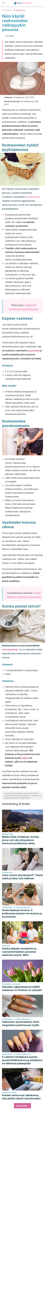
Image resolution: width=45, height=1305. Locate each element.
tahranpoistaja (10, 649)
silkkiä (25, 758)
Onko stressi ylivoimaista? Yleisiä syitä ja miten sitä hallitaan (22, 877)
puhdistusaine (33, 197)
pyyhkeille (34, 350)
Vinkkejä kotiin (19, 10)
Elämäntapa (7, 10)
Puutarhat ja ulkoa (11, 984)
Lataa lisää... (22, 1105)
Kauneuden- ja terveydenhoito (16, 907)
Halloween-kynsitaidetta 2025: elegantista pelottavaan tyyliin (21, 1023)
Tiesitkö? (6, 946)
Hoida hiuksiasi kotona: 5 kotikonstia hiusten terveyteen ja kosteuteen (22, 913)
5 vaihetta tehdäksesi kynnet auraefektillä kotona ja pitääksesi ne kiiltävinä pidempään (22, 1060)
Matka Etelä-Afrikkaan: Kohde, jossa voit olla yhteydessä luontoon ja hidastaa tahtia (21, 840)
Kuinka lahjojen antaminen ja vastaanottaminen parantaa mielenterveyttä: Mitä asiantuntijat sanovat (19, 952)
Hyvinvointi (7, 872)
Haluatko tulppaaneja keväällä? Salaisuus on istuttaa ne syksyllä (22, 988)
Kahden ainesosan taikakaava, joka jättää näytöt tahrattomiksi (21, 1097)
